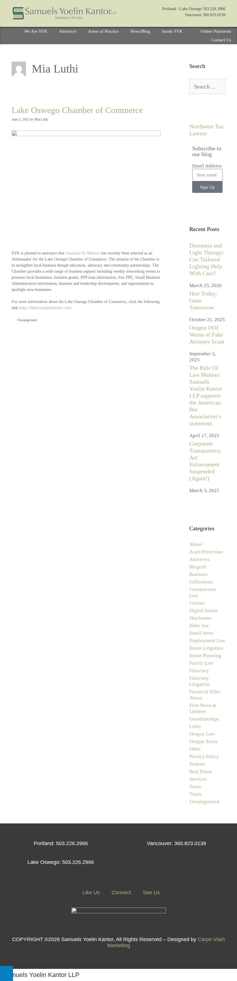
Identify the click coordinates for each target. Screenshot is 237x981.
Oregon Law (201, 734)
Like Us (90, 892)
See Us (150, 892)
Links (195, 726)
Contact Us (221, 40)
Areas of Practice (103, 31)
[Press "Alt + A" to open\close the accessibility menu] (6, 973)
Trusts (195, 794)
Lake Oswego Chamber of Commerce (77, 110)
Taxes (195, 786)
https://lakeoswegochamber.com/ (45, 308)
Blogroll (197, 567)
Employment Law (207, 640)
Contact (197, 603)
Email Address (207, 166)
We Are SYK (35, 31)
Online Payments (216, 31)
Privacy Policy (204, 756)
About (195, 544)
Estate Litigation (206, 648)
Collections (201, 582)
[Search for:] (207, 87)
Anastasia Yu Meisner (82, 253)
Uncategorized (27, 320)
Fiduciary (199, 670)
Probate (197, 764)
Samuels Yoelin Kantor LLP (41, 974)
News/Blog (140, 31)
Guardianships (204, 719)
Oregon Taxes (203, 741)
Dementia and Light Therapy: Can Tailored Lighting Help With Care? (207, 259)
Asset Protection (206, 552)
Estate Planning (205, 655)
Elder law (199, 625)
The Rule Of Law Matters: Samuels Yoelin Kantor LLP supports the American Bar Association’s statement (205, 395)
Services (198, 779)
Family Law (201, 663)
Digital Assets (203, 610)
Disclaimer (200, 618)
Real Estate (200, 771)
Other (195, 749)
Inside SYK (172, 31)
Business (198, 574)
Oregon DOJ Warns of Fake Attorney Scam (207, 334)
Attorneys (68, 31)
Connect (120, 892)
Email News (201, 633)
